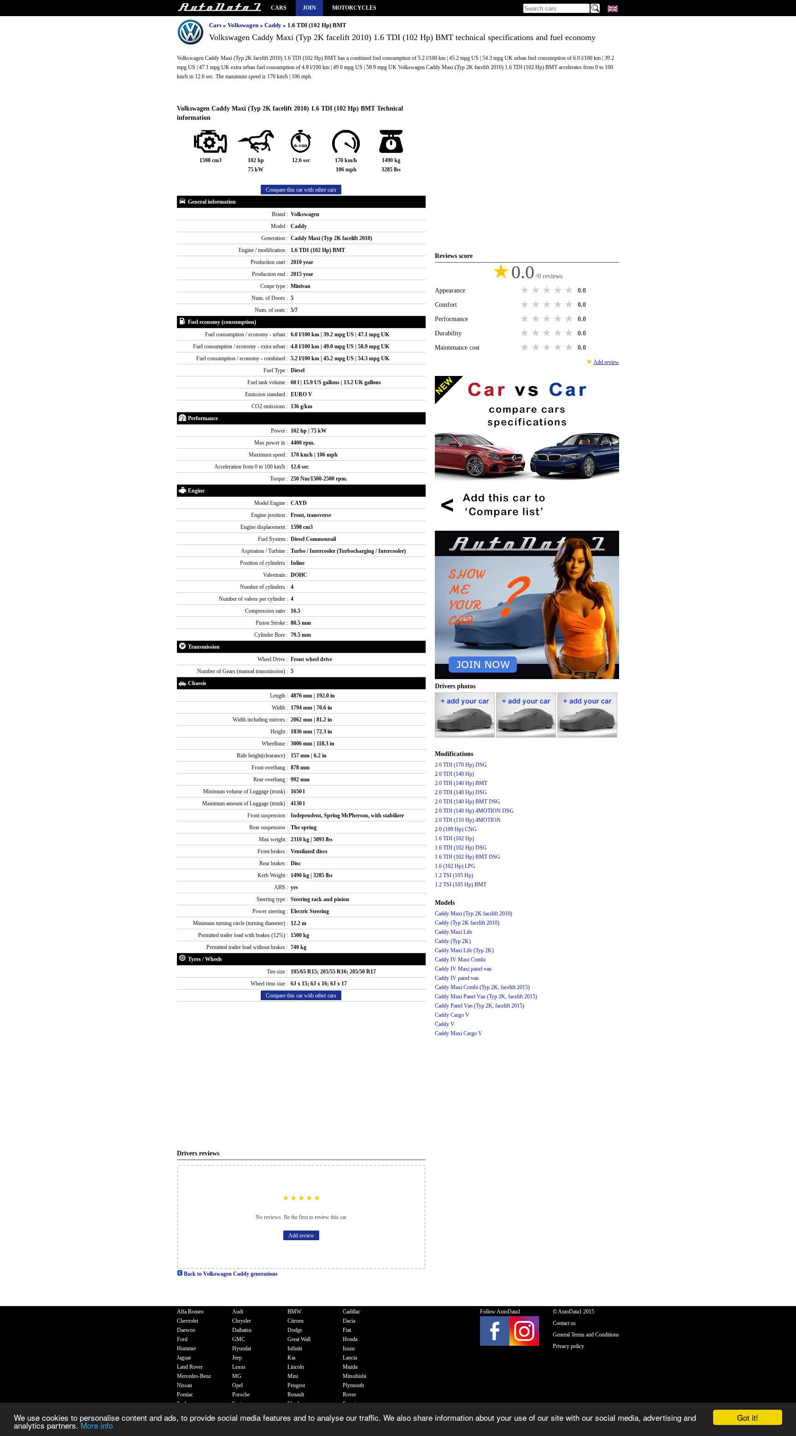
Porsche (241, 1394)
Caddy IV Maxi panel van (463, 969)
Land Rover (190, 1367)
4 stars (558, 290)
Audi (237, 1311)
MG (236, 1376)
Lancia (350, 1357)
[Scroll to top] (753, 1402)
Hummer (186, 1348)
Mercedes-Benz (194, 1376)
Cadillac (351, 1311)
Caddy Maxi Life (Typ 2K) (464, 950)
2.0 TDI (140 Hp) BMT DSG (467, 801)
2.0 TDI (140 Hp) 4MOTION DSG (474, 811)
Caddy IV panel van (457, 978)
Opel (237, 1385)
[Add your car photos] (465, 736)
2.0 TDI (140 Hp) (454, 774)
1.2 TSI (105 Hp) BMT (460, 884)
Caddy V (445, 1024)
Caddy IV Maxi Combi (460, 959)
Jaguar (184, 1357)
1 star (525, 290)
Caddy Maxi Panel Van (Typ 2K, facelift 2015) (486, 996)
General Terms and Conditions (586, 1334)
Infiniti (294, 1348)
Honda (350, 1339)
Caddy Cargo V (452, 1015)
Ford (182, 1339)
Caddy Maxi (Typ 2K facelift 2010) (473, 913)
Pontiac (185, 1394)
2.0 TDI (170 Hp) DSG (461, 765)
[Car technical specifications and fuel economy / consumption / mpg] (219, 8)
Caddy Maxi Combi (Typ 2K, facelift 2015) (482, 987)
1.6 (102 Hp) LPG (455, 866)
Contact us (564, 1323)
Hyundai (241, 1348)
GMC (238, 1339)
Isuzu (349, 1348)
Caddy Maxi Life (453, 932)
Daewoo (186, 1330)
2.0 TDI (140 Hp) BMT (461, 783)
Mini (292, 1376)
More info (97, 1425)
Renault (295, 1394)
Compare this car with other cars (301, 190)
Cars (279, 8)
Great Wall (298, 1339)
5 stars (569, 290)
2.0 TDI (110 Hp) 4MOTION (468, 820)
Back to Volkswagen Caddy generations (230, 1274)
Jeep (237, 1357)
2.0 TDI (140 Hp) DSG (461, 792)
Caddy (273, 25)
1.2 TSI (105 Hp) (454, 875)
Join (309, 8)
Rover (349, 1394)
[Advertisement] (301, 1075)
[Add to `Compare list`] (527, 526)
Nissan (184, 1385)
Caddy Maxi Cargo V (458, 1033)
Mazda (350, 1367)
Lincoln (295, 1367)
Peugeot (296, 1385)
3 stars (547, 290)
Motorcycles (354, 8)
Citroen (295, 1321)
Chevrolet (187, 1321)
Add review (301, 1235)
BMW (294, 1311)
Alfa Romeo (190, 1311)
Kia (291, 1357)
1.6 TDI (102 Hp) (454, 838)
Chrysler (241, 1321)
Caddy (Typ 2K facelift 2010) (467, 923)
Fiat (347, 1330)
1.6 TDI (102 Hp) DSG (461, 847)
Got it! (747, 1417)
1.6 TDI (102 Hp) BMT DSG (467, 857)
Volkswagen (244, 25)
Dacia (349, 1321)
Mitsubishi (354, 1376)
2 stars (536, 290)
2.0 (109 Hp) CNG (456, 829)
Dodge (294, 1330)
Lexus (239, 1367)
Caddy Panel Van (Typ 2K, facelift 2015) (479, 1005)
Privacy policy (568, 1346)
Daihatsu (242, 1330)
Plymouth (353, 1385)
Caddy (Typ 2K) (453, 941)
